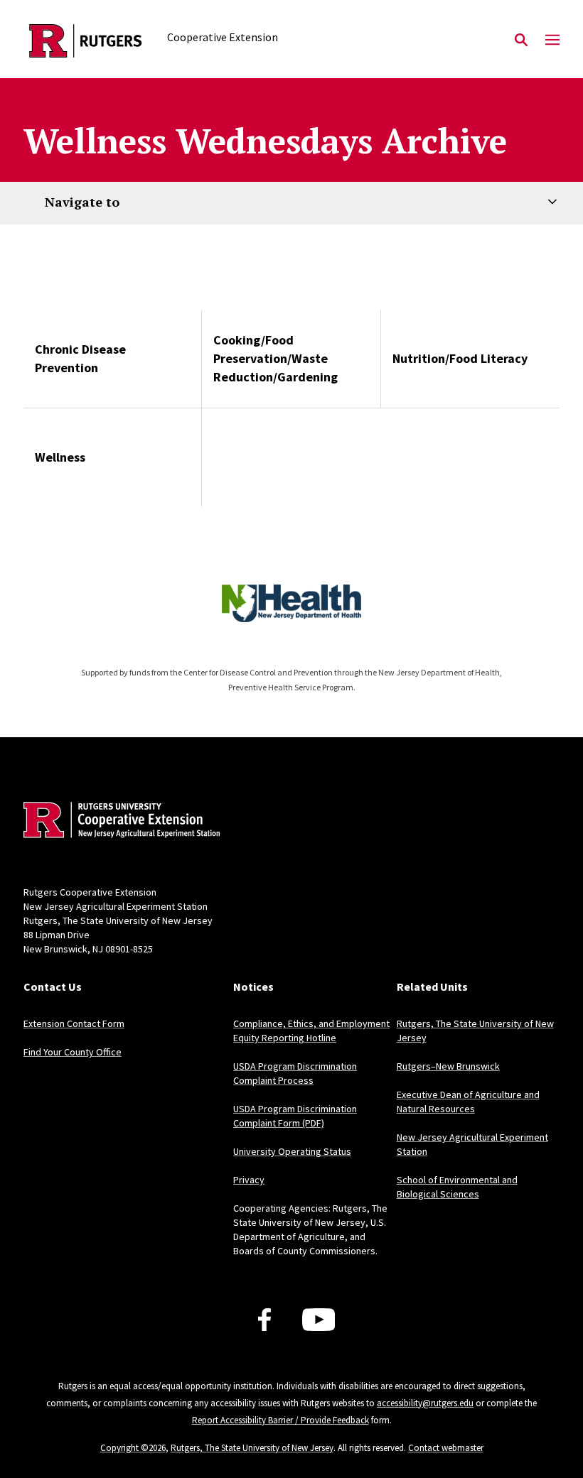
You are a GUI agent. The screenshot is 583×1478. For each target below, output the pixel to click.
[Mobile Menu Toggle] (552, 40)
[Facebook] (264, 1319)
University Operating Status (292, 1151)
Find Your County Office (72, 1051)
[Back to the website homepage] (85, 41)
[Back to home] (117, 821)
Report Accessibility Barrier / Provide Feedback (280, 1420)
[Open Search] (521, 40)
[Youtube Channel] (319, 1319)
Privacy (248, 1179)
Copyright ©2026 (133, 1448)
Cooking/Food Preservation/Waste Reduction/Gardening (275, 358)
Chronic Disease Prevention (80, 358)
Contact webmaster (445, 1448)
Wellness (60, 457)
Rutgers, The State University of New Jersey (252, 1448)
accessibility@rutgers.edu (425, 1403)
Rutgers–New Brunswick (448, 1066)
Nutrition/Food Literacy (460, 358)
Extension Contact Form (73, 1023)
